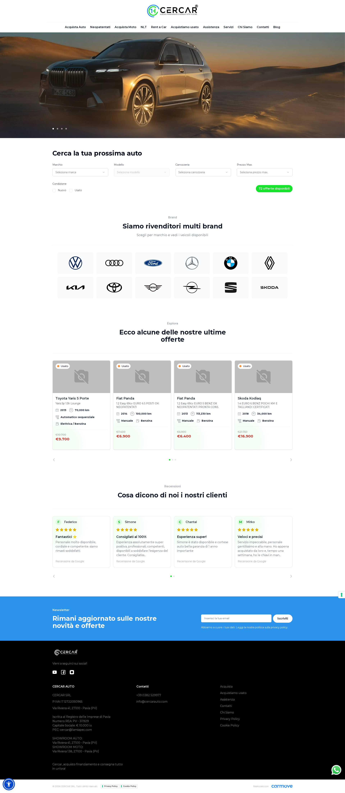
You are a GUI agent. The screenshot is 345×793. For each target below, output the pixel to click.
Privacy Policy (230, 719)
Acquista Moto (125, 27)
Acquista (226, 686)
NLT (144, 27)
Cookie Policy (229, 725)
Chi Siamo (245, 27)
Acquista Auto (75, 27)
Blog (276, 27)
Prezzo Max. (244, 164)
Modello (119, 164)
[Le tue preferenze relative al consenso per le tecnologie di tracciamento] (341, 594)
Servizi (228, 27)
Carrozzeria (182, 164)
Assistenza (211, 27)
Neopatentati (100, 27)
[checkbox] (54, 190)
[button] (9, 784)
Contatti (263, 27)
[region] (172, 410)
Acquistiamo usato (185, 27)
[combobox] (80, 172)
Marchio (57, 164)
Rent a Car (159, 27)
